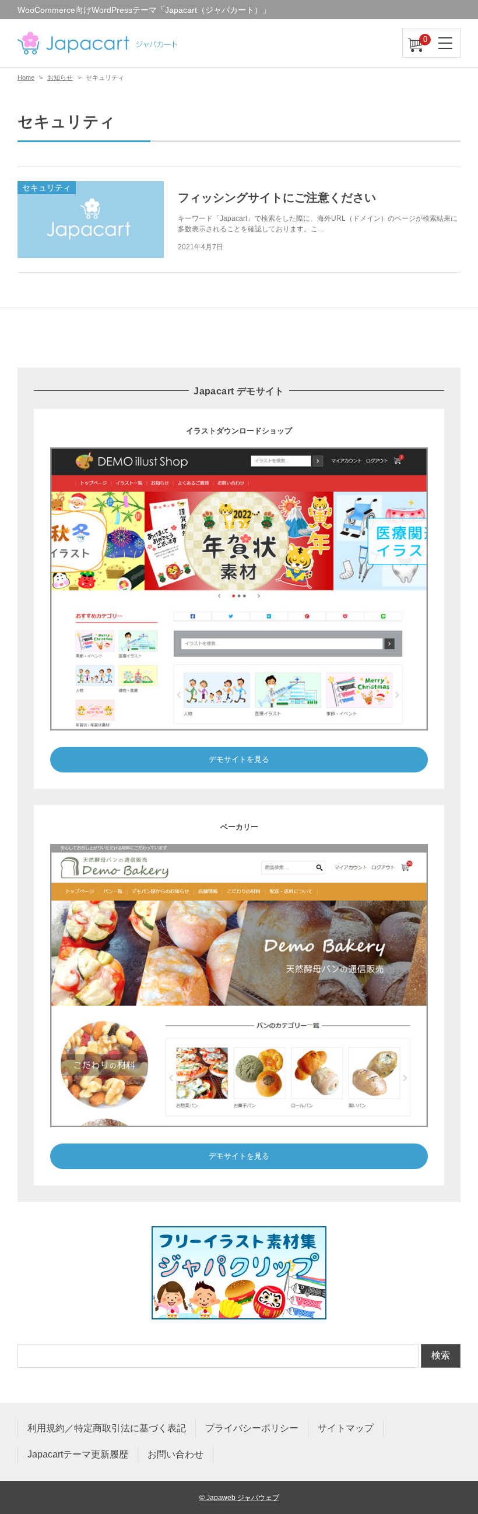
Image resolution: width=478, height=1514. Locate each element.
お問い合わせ (175, 1454)
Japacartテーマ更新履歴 (77, 1454)
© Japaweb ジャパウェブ (239, 1497)
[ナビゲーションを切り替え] (446, 43)
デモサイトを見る (239, 759)
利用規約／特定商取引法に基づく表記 (106, 1428)
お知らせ (60, 77)
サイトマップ (346, 1428)
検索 (440, 1355)
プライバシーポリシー (251, 1428)
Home (25, 77)
